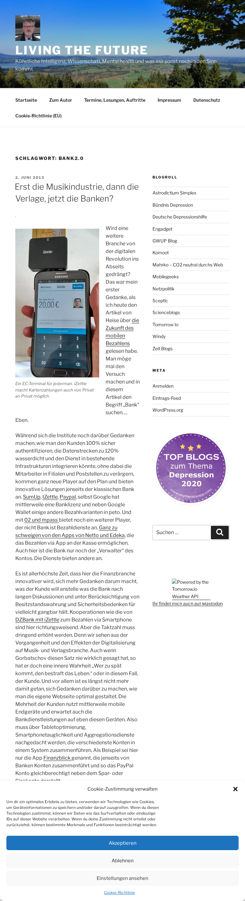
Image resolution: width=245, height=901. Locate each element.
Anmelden (163, 386)
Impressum (169, 100)
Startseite (26, 100)
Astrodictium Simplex (174, 192)
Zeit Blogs (162, 348)
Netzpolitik (163, 288)
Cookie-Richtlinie (119, 892)
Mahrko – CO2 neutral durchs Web (187, 264)
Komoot (160, 252)
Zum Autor (60, 100)
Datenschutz (206, 100)
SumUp (32, 497)
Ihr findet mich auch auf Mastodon (187, 603)
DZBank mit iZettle (37, 620)
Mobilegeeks (165, 276)
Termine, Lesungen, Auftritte (114, 100)
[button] (235, 789)
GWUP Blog (164, 240)
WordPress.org (167, 410)
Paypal (68, 497)
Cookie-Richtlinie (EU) (38, 115)
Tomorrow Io (165, 324)
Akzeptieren (123, 843)
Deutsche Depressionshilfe (179, 216)
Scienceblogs (166, 312)
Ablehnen (123, 861)
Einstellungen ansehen (122, 878)
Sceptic (160, 300)
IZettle (50, 497)
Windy (159, 336)
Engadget (162, 229)
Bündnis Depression (172, 205)
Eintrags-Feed (166, 398)
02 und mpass (41, 520)
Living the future (81, 50)
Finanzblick (57, 758)
